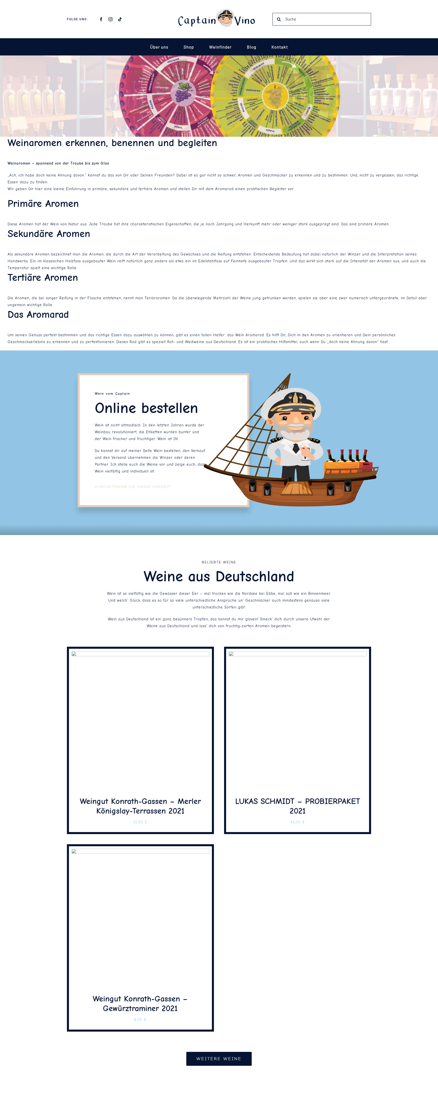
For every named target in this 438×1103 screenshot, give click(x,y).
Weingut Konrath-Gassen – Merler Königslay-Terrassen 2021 (140, 806)
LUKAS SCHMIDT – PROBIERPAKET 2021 (297, 806)
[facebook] (101, 19)
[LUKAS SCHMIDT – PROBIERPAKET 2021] (298, 654)
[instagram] (110, 19)
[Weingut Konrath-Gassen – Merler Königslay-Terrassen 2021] (140, 654)
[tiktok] (120, 19)
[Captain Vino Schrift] (219, 10)
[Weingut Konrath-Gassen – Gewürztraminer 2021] (140, 852)
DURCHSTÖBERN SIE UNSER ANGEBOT (133, 487)
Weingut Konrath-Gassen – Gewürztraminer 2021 (140, 1003)
